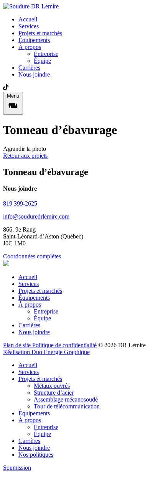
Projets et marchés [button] (40, 379)
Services (28, 26)
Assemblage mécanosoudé (66, 399)
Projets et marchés (40, 33)
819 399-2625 (20, 203)
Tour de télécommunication (67, 406)
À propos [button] (29, 47)
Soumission (17, 467)
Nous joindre (34, 74)
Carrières (29, 67)
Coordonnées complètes (32, 256)
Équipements (34, 40)
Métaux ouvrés (52, 385)
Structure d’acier (54, 392)
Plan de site (17, 345)
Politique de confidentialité (64, 345)
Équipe (42, 60)
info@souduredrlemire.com (36, 216)
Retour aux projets (25, 155)
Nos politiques (35, 454)
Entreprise (46, 54)
